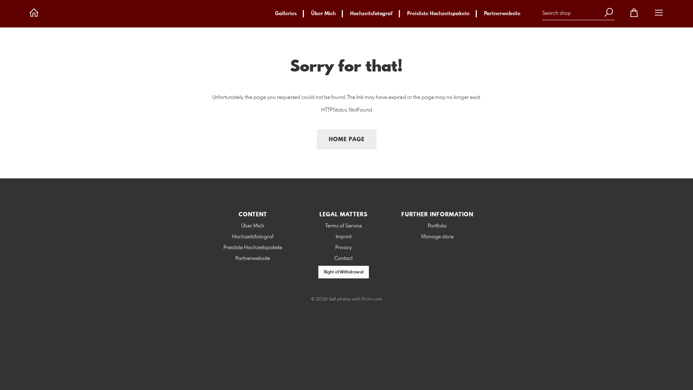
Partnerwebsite (502, 13)
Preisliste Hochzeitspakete (438, 13)
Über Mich (323, 13)
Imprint (344, 236)
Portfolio (437, 226)
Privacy (343, 247)
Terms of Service (343, 226)
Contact (343, 258)
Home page (347, 139)
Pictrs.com (372, 299)
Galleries (286, 13)
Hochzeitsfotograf (371, 13)
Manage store (437, 236)
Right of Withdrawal (343, 272)
